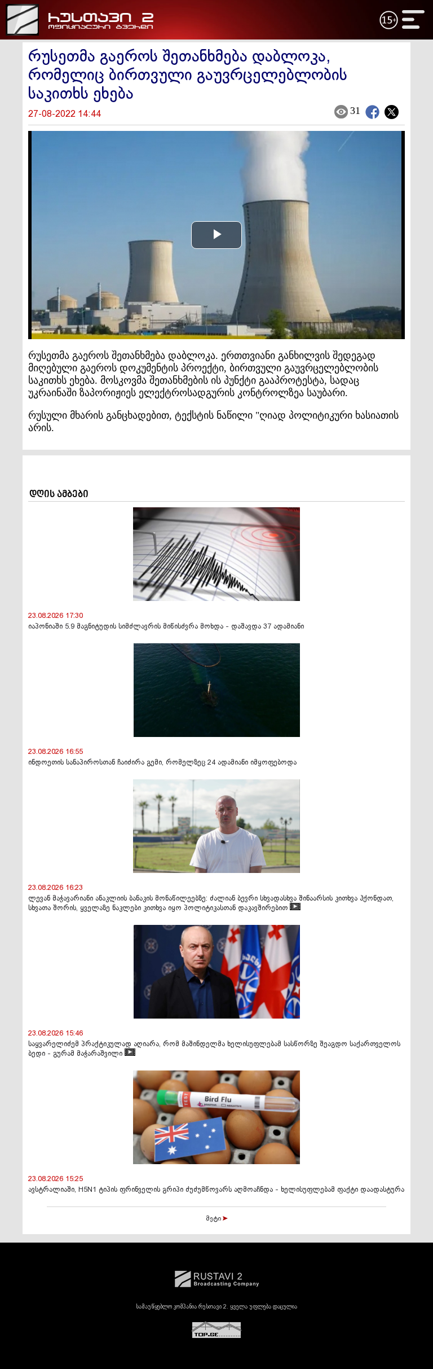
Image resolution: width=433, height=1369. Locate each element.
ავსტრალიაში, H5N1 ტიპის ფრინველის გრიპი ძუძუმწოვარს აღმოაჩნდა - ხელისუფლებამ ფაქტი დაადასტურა (216, 1190)
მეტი (214, 1219)
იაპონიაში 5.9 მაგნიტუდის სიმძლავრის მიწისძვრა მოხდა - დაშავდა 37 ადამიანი (166, 627)
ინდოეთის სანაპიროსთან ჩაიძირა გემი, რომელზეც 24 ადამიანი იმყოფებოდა (162, 763)
